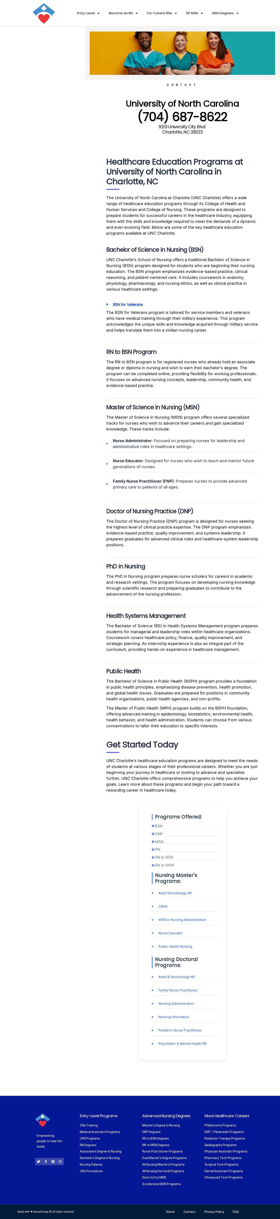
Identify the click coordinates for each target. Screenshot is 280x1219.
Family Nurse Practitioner (178, 990)
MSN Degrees (223, 13)
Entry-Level (86, 13)
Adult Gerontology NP (175, 893)
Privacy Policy (214, 1212)
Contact (190, 1212)
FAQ (236, 1212)
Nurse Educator (170, 933)
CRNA (163, 906)
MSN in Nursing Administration (182, 920)
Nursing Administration (176, 1003)
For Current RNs (159, 13)
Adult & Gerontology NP (176, 977)
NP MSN (192, 13)
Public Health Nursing (175, 946)
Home (170, 1212)
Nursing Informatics (173, 1017)
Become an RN (121, 13)
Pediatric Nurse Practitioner (180, 1030)
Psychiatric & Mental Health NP (182, 1044)
